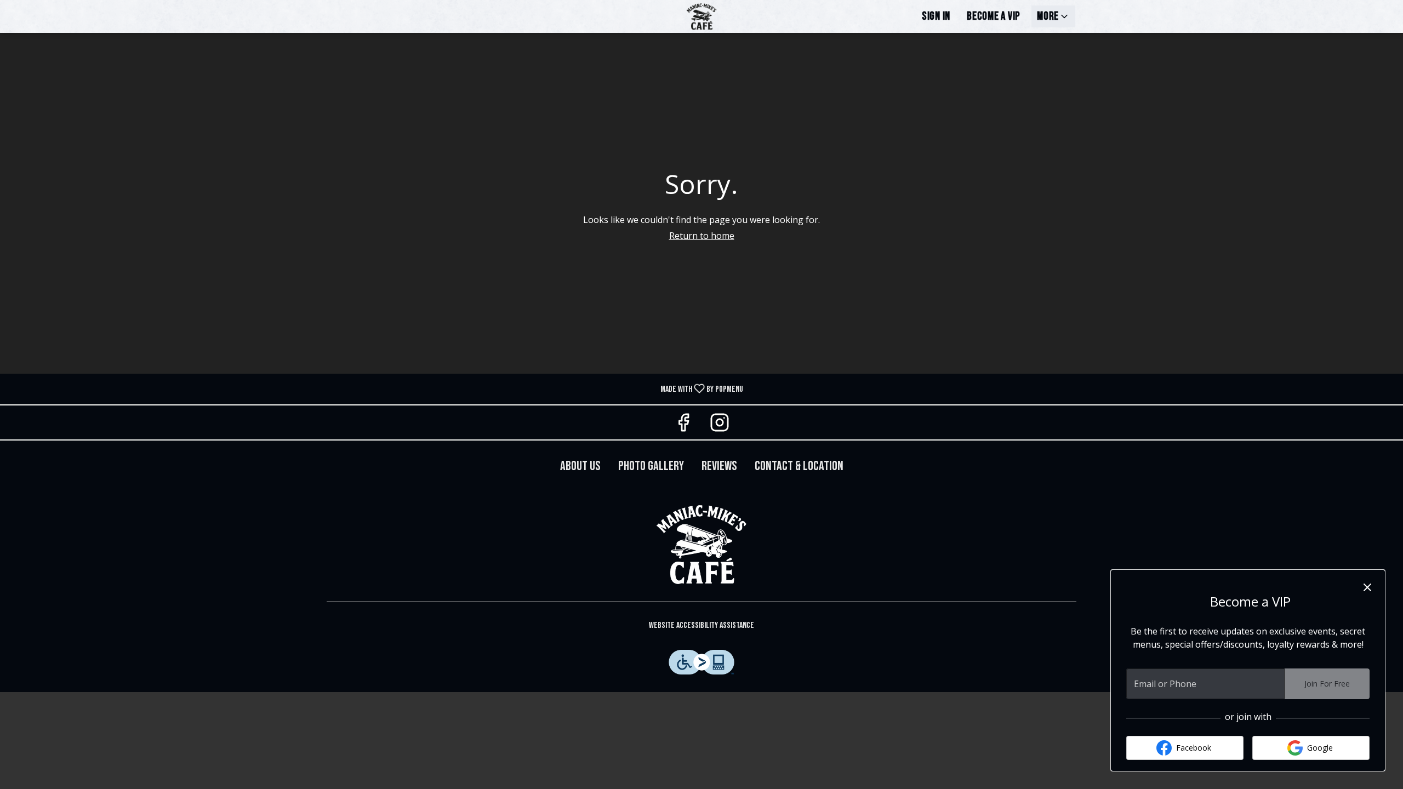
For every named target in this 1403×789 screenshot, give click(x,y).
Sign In (936, 16)
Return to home (701, 236)
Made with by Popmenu (375, 388)
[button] (1053, 16)
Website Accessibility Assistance (701, 625)
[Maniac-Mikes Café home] (701, 16)
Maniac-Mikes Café (701, 544)
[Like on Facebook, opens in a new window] (683, 425)
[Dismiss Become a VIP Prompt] (1367, 587)
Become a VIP (993, 16)
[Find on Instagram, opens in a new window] (719, 425)
